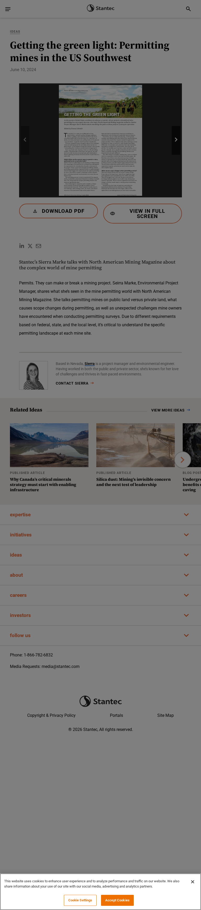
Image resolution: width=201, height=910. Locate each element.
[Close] (192, 882)
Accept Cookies (117, 900)
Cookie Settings (80, 900)
